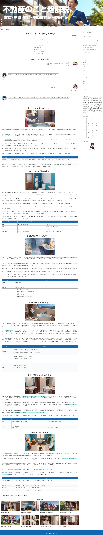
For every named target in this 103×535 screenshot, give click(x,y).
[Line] (1, 19)
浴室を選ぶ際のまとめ (38, 53)
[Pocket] (1, 29)
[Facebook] (1, 24)
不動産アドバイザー (92, 149)
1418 (8, 495)
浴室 (26, 495)
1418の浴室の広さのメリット (40, 47)
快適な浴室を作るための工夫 (40, 51)
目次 (38, 39)
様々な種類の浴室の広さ (39, 45)
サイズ (16, 495)
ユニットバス (21, 495)
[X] (1, 21)
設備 (4, 495)
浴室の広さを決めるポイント (40, 43)
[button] (101, 32)
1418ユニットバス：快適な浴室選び (40, 42)
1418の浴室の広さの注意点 (39, 49)
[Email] (1, 26)
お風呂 (12, 495)
